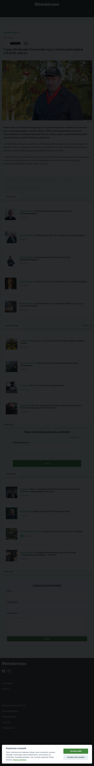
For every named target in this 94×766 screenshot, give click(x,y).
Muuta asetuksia (19, 760)
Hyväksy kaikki (76, 751)
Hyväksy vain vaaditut (75, 757)
